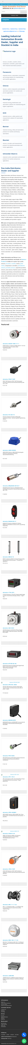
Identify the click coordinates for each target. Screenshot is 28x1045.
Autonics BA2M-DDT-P (9, 521)
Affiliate (2, 1018)
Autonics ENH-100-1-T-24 (10, 940)
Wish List (3, 1025)
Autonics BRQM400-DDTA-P (11, 486)
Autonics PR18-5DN (8, 755)
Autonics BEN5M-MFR (9, 720)
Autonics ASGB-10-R (9, 833)
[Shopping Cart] (23, 1)
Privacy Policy (4, 1004)
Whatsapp (22, 31)
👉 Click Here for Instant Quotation (14, 24)
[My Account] (20, 1)
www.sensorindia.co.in (11, 1043)
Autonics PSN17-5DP (9, 379)
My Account (3, 1023)
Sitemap (9, 1038)
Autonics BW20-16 (8, 557)
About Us (3, 1002)
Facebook (3, 1034)
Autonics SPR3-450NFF (9, 812)
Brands (2, 1015)
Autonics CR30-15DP (9, 869)
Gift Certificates (4, 1017)
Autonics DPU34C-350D (10, 684)
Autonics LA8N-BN (8, 975)
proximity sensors (10, 267)
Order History (4, 1024)
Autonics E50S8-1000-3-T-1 (11, 343)
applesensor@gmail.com (10, 31)
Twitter (7, 1034)
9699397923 (5, 29)
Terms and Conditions (6, 1003)
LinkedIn (12, 1034)
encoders (8, 263)
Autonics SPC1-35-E (8, 777)
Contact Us (3, 1009)
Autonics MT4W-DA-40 (9, 663)
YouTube (17, 1034)
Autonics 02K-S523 (8, 628)
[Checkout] (25, 1)
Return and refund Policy (6, 1005)
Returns (3, 1010)
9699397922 (14, 29)
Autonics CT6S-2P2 (8, 592)
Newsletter (3, 1026)
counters (13, 263)
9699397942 (22, 29)
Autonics (15, 1036)
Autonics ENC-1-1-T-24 (9, 904)
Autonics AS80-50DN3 (9, 450)
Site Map (3, 1011)
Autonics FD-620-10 (9, 414)
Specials (3, 1019)
